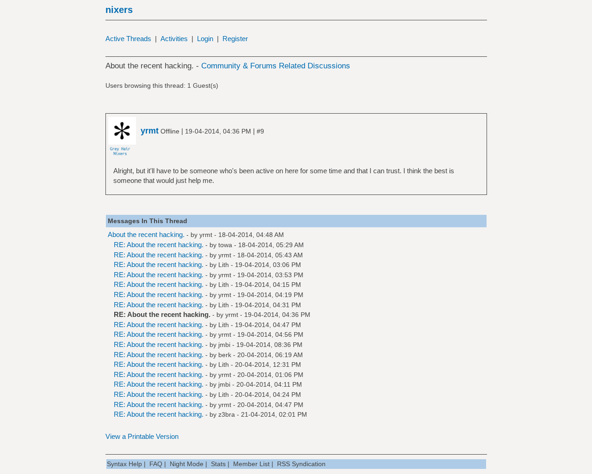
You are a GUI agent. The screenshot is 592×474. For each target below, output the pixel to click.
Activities (174, 39)
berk (224, 355)
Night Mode (187, 464)
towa (225, 245)
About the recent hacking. (146, 234)
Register (235, 39)
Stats (218, 464)
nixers (119, 10)
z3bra (226, 414)
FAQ (155, 464)
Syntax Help (124, 464)
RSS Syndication (301, 464)
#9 (260, 131)
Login (205, 39)
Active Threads (128, 39)
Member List (251, 464)
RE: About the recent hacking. (159, 245)
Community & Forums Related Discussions (275, 65)
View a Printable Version (142, 436)
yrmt (205, 234)
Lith (223, 264)
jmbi (224, 344)
